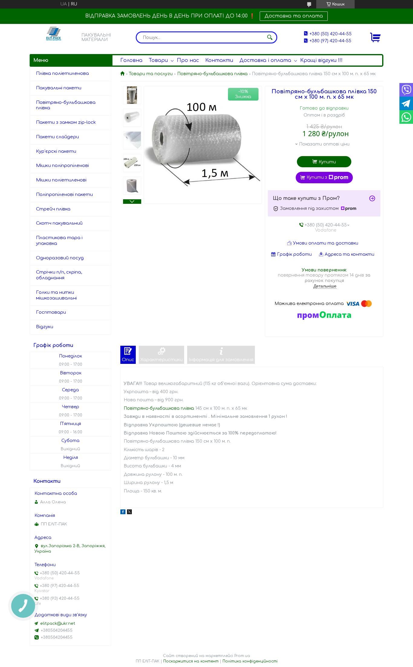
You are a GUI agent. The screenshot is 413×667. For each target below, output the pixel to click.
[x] (129, 513)
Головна (131, 60)
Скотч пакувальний (59, 223)
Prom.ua (242, 656)
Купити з (317, 177)
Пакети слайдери (57, 136)
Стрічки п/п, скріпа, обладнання (59, 275)
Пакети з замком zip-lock (66, 122)
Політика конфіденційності (250, 661)
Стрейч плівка (53, 209)
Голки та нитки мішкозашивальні (56, 295)
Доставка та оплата (294, 16)
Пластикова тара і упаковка (59, 240)
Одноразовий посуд (60, 258)
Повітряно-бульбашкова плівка (212, 74)
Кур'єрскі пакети (56, 151)
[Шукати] (270, 37)
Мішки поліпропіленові (62, 165)
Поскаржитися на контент (191, 661)
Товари (158, 60)
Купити (327, 162)
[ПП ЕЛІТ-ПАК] (53, 37)
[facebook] (122, 513)
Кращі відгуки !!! (321, 60)
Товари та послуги (151, 74)
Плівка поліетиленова (62, 73)
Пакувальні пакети (58, 88)
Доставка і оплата (265, 60)
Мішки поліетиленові (61, 180)
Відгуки (44, 326)
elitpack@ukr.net (57, 623)
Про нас (188, 60)
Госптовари (51, 312)
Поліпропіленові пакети (64, 194)
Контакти (219, 60)
